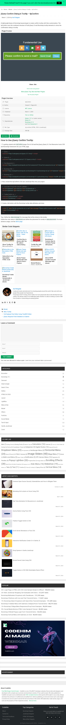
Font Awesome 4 (32, 124)
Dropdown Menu (11, 450)
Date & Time (5, 387)
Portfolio (4, 415)
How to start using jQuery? (33, 88)
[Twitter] (7, 302)
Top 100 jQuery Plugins (33, 94)
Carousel (4, 380)
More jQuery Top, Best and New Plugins (33, 91)
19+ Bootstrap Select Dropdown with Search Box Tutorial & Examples (23, 601)
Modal (10, 9)
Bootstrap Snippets (28, 711)
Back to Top (28, 444)
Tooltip (9, 312)
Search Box (9, 464)
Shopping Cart (26, 464)
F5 (59, 3)
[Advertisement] (33, 13)
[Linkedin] (2, 302)
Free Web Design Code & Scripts (10, 691)
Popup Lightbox (18, 460)
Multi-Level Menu (10, 457)
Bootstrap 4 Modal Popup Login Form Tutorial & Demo (18, 612)
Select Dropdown (18, 464)
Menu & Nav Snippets (28, 719)
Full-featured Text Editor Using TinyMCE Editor (18, 314)
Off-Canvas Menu (44, 457)
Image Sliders (38, 453)
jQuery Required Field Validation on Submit (16, 316)
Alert (5, 312)
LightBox (4, 401)
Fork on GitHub (29, 115)
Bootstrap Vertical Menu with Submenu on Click (16, 615)
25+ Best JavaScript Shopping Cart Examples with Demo (19, 592)
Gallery (3, 391)
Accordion (4, 373)
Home (5, 9)
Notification (30, 457)
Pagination (56, 457)
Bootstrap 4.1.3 (29, 122)
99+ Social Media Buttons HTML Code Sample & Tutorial (19, 609)
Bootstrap (4, 377)
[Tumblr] (10, 302)
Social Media (5, 419)
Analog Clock (10, 444)
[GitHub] (55, 717)
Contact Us (5, 713)
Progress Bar (32, 460)
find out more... (33, 700)
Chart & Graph (5, 384)
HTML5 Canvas (21, 454)
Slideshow (51, 464)
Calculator (38, 444)
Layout (3, 398)
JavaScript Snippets (28, 713)
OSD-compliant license (32, 695)
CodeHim (41, 723)
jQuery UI (28, 120)
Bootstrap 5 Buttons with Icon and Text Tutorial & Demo (19, 598)
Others (3, 412)
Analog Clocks (19, 444)
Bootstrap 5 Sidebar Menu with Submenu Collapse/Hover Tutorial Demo (24, 604)
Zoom (3, 429)
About (4, 711)
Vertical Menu (53, 467)
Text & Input (4, 422)
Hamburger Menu (37, 450)
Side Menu (37, 464)
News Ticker (21, 457)
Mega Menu (54, 454)
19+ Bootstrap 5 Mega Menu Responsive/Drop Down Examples (21, 606)
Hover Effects (10, 454)
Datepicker (30, 447)
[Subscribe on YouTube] (47, 717)
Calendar (49, 444)
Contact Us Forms (7, 447)
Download (15, 136)
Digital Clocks (42, 447)
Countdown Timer (19, 447)
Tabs (9, 467)
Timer (28, 467)
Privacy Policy (6, 719)
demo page (19, 221)
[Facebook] (12, 302)
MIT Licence (28, 108)
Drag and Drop (53, 447)
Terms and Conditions (8, 716)
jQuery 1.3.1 (28, 118)
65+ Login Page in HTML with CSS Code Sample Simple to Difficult (22, 590)
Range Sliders (41, 460)
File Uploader (26, 450)
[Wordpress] (5, 302)
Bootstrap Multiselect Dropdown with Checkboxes (17, 595)
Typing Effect (40, 467)
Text (15, 467)
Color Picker (60, 444)
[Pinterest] (14, 302)
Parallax (5, 460)
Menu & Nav (5, 405)
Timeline (22, 467)
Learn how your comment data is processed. (38, 360)
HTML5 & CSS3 (6, 394)
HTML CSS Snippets (28, 716)
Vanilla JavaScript (6, 426)
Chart (54, 444)
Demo (6, 136)
